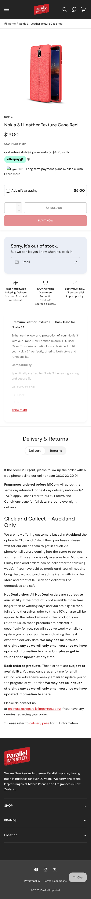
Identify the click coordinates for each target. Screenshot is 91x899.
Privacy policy (32, 881)
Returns (56, 451)
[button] (6, 9)
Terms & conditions (55, 881)
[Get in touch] (74, 9)
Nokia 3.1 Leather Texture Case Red (41, 23)
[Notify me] (75, 262)
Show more (19, 410)
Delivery (35, 451)
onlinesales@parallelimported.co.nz (34, 709)
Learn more (12, 174)
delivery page (39, 723)
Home (12, 23)
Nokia (8, 117)
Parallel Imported (50, 890)
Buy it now (45, 220)
